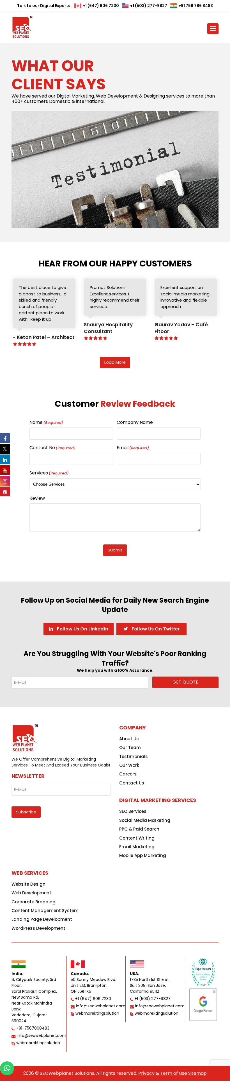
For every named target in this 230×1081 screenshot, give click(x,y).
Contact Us (131, 783)
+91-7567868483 (32, 1028)
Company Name (135, 422)
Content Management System (45, 910)
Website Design (28, 884)
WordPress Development (38, 928)
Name (46, 422)
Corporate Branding (34, 902)
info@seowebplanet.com (41, 1035)
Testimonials (133, 756)
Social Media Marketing (144, 820)
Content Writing (137, 838)
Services (48, 473)
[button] (213, 28)
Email (133, 447)
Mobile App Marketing (142, 855)
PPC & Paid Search (139, 829)
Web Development (31, 893)
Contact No (52, 447)
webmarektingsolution (38, 1043)
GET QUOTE (185, 682)
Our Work (129, 765)
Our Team (130, 747)
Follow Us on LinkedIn (82, 629)
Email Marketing (137, 847)
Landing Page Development (42, 919)
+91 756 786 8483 (195, 5)
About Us (129, 739)
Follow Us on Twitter (155, 629)
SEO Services (132, 811)
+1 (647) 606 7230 (101, 5)
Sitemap (197, 1073)
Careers (128, 774)
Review (37, 498)
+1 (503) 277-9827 (148, 5)
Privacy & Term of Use (162, 1073)
